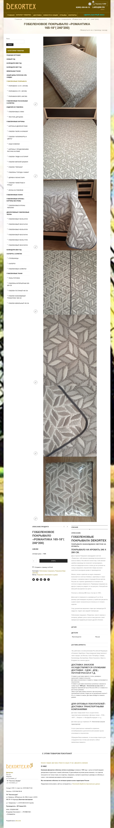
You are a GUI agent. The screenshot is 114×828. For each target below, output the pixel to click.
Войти (102, 9)
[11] (70, 489)
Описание (74, 527)
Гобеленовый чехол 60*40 (18, 235)
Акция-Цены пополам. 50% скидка (17, 76)
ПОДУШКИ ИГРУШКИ (13, 55)
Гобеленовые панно (15, 195)
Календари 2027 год (14, 67)
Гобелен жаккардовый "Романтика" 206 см (16, 297)
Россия (97, 637)
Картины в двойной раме (18, 126)
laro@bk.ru (98, 7)
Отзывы (63, 15)
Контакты (72, 15)
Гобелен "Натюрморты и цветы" (17, 138)
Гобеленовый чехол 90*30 (18, 245)
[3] (70, 143)
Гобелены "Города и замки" (19, 172)
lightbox (35, 104)
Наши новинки (14, 144)
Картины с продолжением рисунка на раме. (18, 150)
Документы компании (81, 763)
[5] (70, 215)
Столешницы (13, 258)
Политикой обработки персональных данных (86, 784)
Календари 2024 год (14, 250)
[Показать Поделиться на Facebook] (37, 579)
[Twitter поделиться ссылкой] (33, 579)
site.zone (18, 821)
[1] (70, 72)
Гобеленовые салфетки (17, 269)
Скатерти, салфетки (14, 254)
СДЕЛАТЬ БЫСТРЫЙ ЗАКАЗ (94, 15)
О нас (72, 763)
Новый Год (11, 59)
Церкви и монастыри (17, 177)
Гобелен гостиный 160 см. (18, 290)
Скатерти (12, 263)
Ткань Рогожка (14, 278)
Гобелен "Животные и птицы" (16, 184)
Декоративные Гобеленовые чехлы (18, 213)
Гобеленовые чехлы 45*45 (18, 219)
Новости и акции (64, 763)
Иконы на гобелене (16, 190)
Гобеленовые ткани (14, 273)
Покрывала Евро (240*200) (18, 96)
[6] (70, 282)
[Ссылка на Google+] (45, 579)
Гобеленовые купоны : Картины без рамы (16, 200)
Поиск (8, 38)
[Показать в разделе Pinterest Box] (41, 579)
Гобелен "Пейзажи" (16, 167)
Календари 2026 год (14, 63)
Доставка (37, 15)
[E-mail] (48, 579)
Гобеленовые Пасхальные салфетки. (17, 102)
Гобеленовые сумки (16, 112)
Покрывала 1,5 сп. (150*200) (18, 86)
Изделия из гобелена (15, 107)
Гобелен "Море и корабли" (18, 131)
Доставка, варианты (78, 645)
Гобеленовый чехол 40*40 (18, 224)
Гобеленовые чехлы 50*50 (18, 229)
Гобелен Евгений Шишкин (18, 162)
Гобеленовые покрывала (36, 19)
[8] (70, 350)
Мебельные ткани (14, 71)
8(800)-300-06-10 (83, 7)
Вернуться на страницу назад (94, 30)
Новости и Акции (50, 15)
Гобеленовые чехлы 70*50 (18, 240)
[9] (70, 421)
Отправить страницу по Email (44, 567)
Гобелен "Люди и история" (18, 156)
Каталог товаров (23, 15)
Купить (53, 561)
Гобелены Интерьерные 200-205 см (18, 284)
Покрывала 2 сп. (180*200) (18, 91)
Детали (74, 627)
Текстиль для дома (16, 117)
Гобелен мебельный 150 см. (19, 303)
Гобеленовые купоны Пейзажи (16, 206)
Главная (10, 15)
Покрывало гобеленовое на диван (47, 575)
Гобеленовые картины (16, 121)
